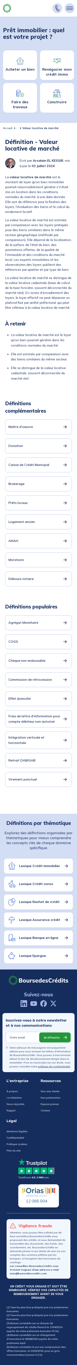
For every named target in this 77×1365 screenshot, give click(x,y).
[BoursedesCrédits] (38, 980)
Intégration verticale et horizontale (26, 740)
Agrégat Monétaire (23, 622)
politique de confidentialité (54, 1066)
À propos (12, 1091)
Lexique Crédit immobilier (39, 866)
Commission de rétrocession (30, 679)
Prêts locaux (18, 503)
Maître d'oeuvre (20, 427)
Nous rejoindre (15, 1104)
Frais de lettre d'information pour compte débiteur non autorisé (34, 718)
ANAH (13, 541)
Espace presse (50, 1104)
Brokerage (16, 484)
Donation (15, 446)
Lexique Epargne (32, 956)
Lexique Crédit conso (36, 884)
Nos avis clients (50, 1091)
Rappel (11, 1110)
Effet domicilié (19, 698)
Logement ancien (21, 522)
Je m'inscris (52, 1037)
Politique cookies (17, 1144)
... (17, 128)
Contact (45, 1110)
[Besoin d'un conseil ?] (57, 8)
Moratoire (16, 560)
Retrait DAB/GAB (21, 760)
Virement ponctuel (22, 779)
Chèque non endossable (26, 660)
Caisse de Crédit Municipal (28, 465)
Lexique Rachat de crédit (39, 902)
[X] (53, 1003)
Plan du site (14, 1150)
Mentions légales (17, 1131)
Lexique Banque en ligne (38, 938)
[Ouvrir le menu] (70, 8)
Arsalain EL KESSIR (48, 160)
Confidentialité (15, 1137)
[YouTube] (33, 1003)
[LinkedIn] (24, 1003)
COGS (13, 641)
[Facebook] (43, 1003)
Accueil (7, 128)
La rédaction (14, 1097)
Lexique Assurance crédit (39, 920)
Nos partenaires (50, 1097)
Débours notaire (21, 579)
